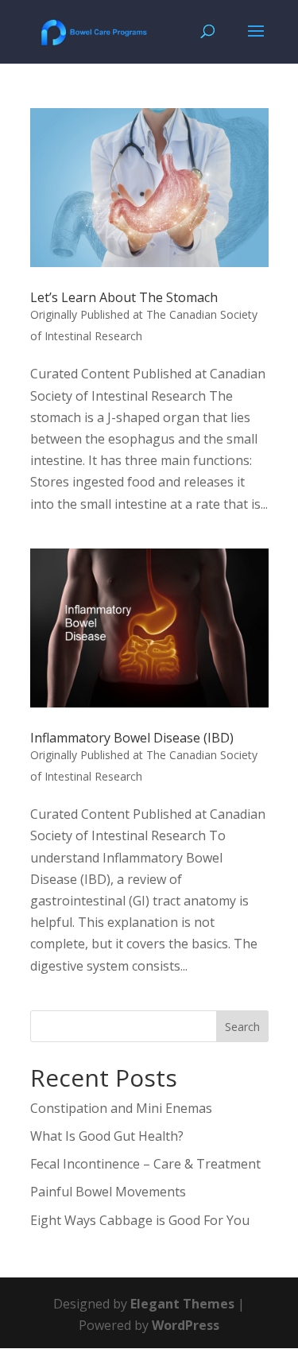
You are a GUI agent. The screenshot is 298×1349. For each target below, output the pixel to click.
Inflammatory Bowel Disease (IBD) (132, 737)
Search (242, 1026)
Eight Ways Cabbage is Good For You (140, 1220)
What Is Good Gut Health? (107, 1136)
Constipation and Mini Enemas (121, 1108)
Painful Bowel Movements (108, 1191)
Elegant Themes (182, 1303)
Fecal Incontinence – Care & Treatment (145, 1164)
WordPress (185, 1325)
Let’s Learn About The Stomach (124, 297)
